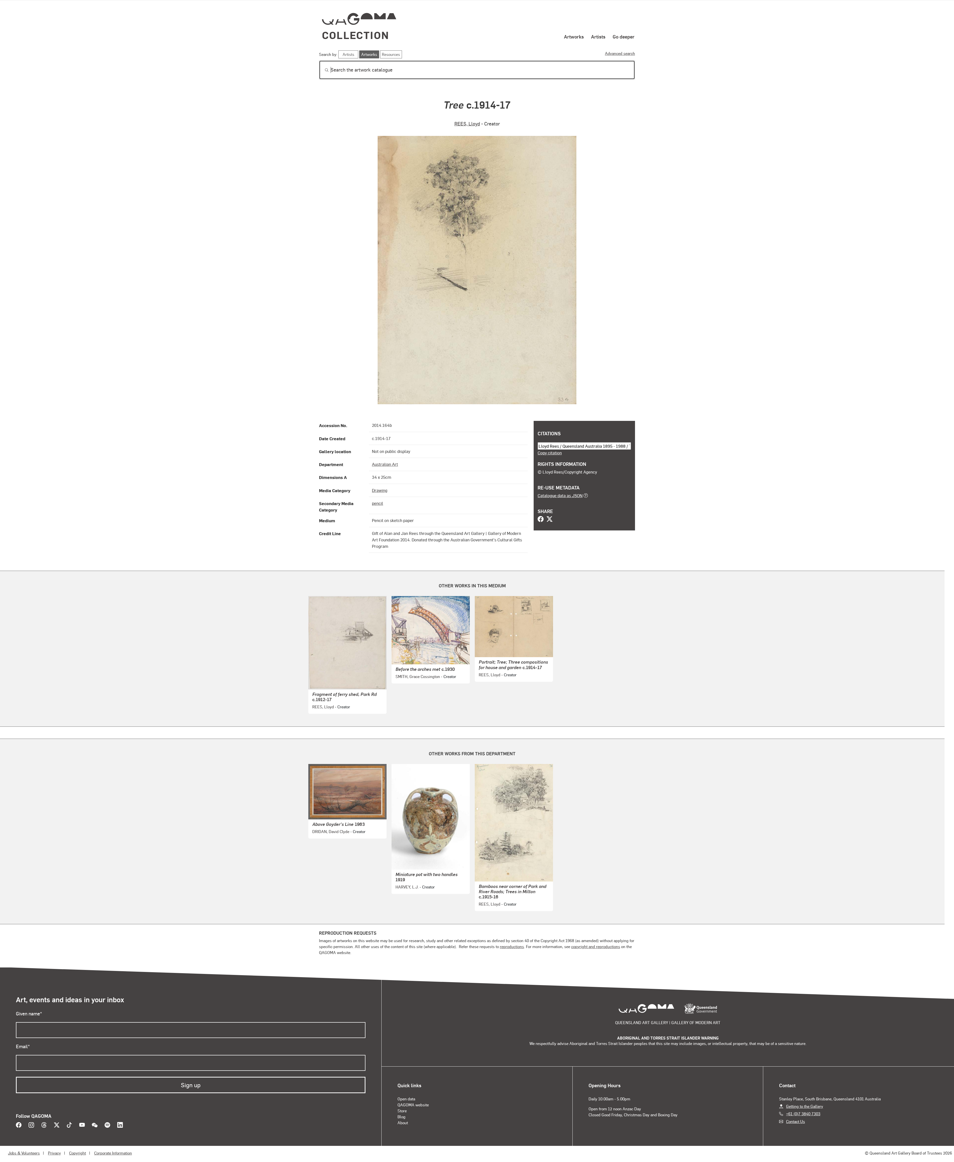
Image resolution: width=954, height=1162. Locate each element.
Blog (401, 1116)
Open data (406, 1098)
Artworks (574, 36)
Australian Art (385, 464)
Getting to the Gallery (804, 1106)
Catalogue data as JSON (560, 495)
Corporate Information (113, 1153)
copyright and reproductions (595, 946)
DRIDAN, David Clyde (330, 831)
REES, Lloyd (467, 123)
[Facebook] (541, 519)
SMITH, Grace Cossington (418, 676)
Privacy (54, 1153)
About (403, 1122)
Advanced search (620, 53)
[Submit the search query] (322, 70)
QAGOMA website (413, 1104)
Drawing (379, 490)
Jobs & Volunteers (24, 1153)
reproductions (512, 946)
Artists (598, 36)
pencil (377, 503)
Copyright (77, 1153)
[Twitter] (550, 519)
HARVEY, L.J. (407, 886)
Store (402, 1110)
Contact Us (795, 1121)
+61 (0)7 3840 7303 (803, 1113)
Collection (355, 34)
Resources (391, 54)
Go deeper (624, 36)
